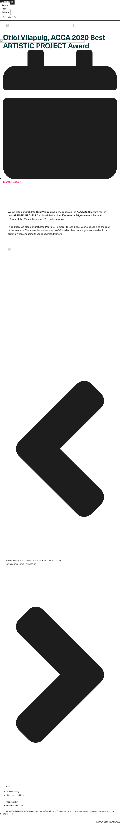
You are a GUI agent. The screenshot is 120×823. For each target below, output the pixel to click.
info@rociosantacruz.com (102, 811)
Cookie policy (13, 791)
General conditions (15, 795)
